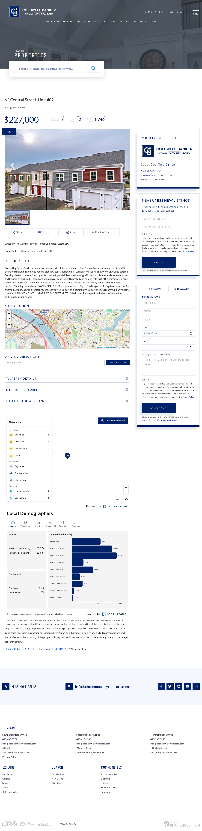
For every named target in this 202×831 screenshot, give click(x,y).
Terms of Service (165, 420)
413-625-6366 (83, 739)
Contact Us (146, 179)
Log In (172, 12)
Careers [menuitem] (6, 778)
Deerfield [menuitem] (105, 778)
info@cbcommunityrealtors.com (102, 686)
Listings (18, 648)
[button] (93, 69)
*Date (144, 327)
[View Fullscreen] (9, 325)
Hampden (37, 648)
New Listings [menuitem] (58, 778)
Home (8, 648)
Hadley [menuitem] (104, 783)
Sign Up (180, 12)
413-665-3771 (153, 171)
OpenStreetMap (112, 347)
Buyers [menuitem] (66, 22)
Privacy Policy (188, 251)
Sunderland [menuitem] (106, 792)
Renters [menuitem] (92, 22)
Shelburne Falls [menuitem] (108, 787)
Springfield (51, 648)
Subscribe (159, 262)
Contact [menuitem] (144, 22)
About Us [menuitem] (107, 22)
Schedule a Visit (181, 289)
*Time (144, 341)
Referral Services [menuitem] (10, 792)
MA (27, 648)
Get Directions (118, 362)
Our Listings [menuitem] (58, 774)
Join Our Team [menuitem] (126, 22)
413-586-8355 (157, 739)
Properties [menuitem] (51, 22)
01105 (62, 648)
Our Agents (158, 179)
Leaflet (100, 347)
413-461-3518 (24, 686)
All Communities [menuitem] (109, 774)
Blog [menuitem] (154, 22)
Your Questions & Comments (156, 355)
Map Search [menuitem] (57, 783)
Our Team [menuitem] (7, 774)
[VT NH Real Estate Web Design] (182, 824)
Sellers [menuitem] (79, 22)
